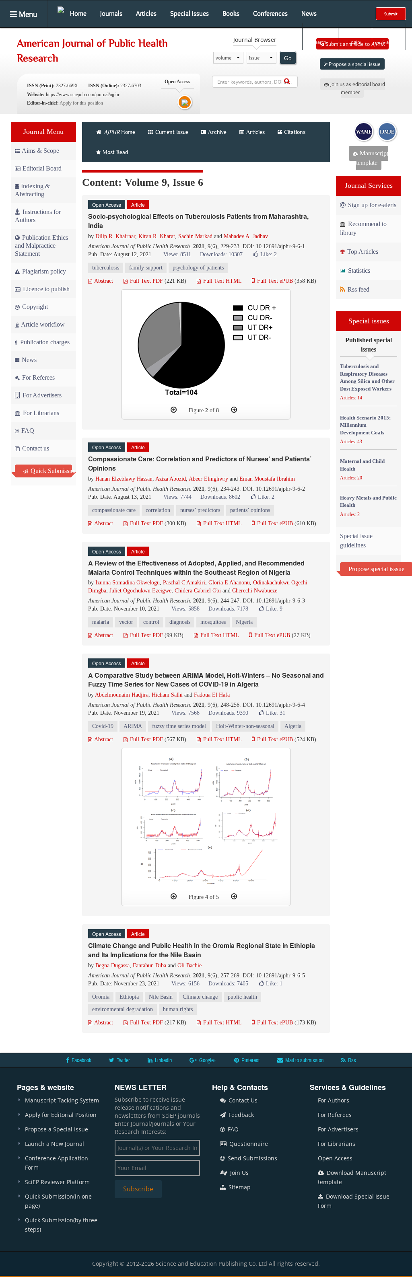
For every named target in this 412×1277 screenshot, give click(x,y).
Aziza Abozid (170, 479)
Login (354, 42)
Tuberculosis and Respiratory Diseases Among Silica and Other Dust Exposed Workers (367, 377)
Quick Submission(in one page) (58, 1201)
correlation (158, 510)
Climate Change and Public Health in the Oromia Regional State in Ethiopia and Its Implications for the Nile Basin (201, 950)
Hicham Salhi (167, 695)
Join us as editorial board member (357, 88)
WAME (364, 132)
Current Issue (171, 132)
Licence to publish (45, 289)
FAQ (27, 430)
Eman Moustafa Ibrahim (267, 479)
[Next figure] (234, 409)
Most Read (115, 152)
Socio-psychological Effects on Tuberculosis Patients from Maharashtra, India (198, 221)
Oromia (100, 997)
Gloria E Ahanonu (229, 583)
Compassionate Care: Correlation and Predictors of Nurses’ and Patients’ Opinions (199, 463)
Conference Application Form (56, 1162)
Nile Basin (161, 997)
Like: (268, 254)
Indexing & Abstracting (32, 190)
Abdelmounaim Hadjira (121, 695)
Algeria (292, 726)
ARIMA (133, 726)
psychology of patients (198, 268)
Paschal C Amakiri (184, 583)
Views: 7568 (185, 713)
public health (242, 997)
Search (319, 42)
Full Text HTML (221, 281)
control (151, 622)
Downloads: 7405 (228, 984)
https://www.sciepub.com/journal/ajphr (82, 94)
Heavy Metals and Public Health (368, 501)
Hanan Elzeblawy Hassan (123, 479)
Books (230, 13)
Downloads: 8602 (220, 497)
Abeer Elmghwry (208, 479)
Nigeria (244, 622)
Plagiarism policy (43, 271)
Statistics (358, 270)
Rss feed (357, 289)
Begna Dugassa (112, 965)
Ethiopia (129, 997)
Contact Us (242, 1100)
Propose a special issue (354, 64)
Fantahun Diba (149, 965)
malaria (100, 622)
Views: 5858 (185, 609)
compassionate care (114, 510)
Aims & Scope (40, 150)
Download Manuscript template (352, 1177)
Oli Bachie (189, 965)
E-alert (389, 42)
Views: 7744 (177, 497)
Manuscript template (372, 158)
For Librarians (40, 412)
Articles (146, 13)
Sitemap (239, 1187)
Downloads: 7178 (228, 609)
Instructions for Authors (38, 215)
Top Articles (362, 251)
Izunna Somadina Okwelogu (127, 583)
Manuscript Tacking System (62, 1100)
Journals (111, 13)
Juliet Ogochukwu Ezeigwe (140, 591)
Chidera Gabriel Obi (198, 591)
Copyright (34, 306)
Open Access (335, 1158)
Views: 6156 (185, 984)
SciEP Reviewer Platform (57, 1182)
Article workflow (42, 324)
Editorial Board (42, 168)
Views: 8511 (177, 254)
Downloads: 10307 (221, 254)
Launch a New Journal (54, 1143)
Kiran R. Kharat (156, 236)
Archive (217, 132)
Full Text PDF (145, 281)
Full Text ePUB (274, 281)
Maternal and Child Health (362, 465)
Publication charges (44, 342)
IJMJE (387, 132)
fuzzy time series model (179, 726)
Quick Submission (50, 470)
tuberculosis (105, 268)
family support (146, 268)
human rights (178, 1009)
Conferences (270, 13)
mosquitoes (213, 622)
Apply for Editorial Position (61, 1115)
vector (126, 622)
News (309, 13)
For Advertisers (41, 395)
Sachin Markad (195, 236)
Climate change (200, 997)
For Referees (38, 377)
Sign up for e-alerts (371, 205)
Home (78, 13)
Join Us (239, 1172)
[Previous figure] (174, 409)
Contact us (35, 448)
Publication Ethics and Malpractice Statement (41, 245)
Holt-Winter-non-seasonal (245, 726)
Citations (294, 132)
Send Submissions (251, 1158)
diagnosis (179, 622)
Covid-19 (102, 726)
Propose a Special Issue (56, 1129)
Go (288, 58)
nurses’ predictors (200, 510)
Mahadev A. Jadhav (246, 236)
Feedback (240, 1115)
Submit (391, 13)
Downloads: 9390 (228, 713)
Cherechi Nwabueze (254, 591)
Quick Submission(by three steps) (61, 1224)
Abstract (103, 281)
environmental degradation (122, 1009)
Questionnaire (248, 1143)
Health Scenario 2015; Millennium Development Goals (365, 425)
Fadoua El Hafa (212, 695)
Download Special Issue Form (353, 1201)
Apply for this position (81, 103)
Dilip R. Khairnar (115, 236)
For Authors (333, 1100)
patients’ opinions (250, 510)
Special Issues (189, 13)
